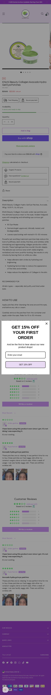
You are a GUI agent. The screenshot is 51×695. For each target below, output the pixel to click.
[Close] (47, 324)
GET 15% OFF (25, 365)
